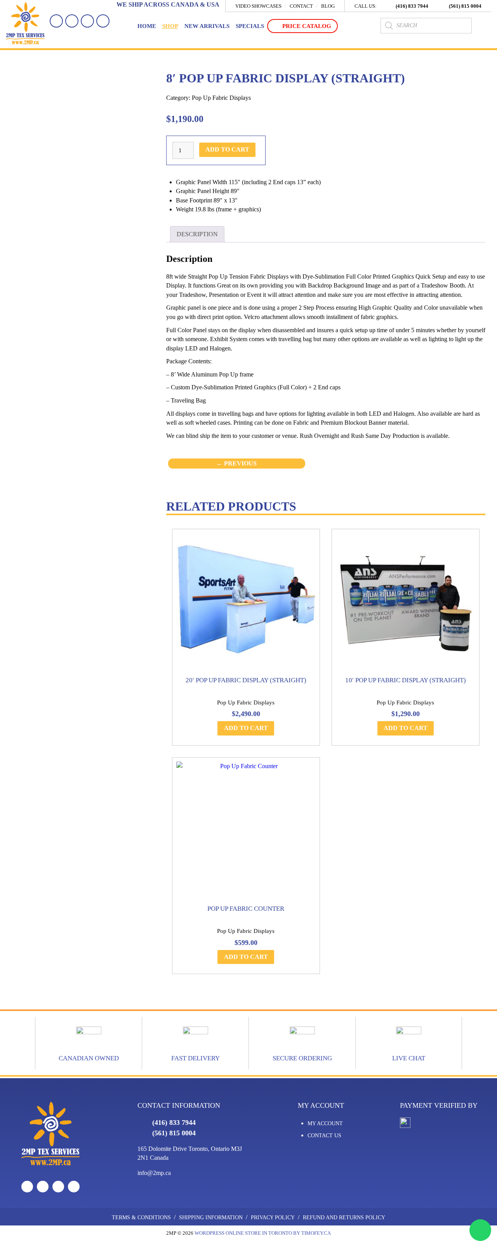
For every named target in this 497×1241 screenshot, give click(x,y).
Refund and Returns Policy (344, 1217)
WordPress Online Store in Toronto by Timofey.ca (263, 1233)
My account (325, 1123)
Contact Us (324, 1135)
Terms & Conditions (141, 1217)
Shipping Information (211, 1217)
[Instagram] (103, 21)
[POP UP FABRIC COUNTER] (246, 831)
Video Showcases (258, 6)
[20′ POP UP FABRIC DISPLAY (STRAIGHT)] (246, 603)
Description (197, 234)
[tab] (197, 234)
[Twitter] (72, 21)
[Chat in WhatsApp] (480, 1230)
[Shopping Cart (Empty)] (483, 25)
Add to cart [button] (246, 728)
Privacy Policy (273, 1217)
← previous (236, 463)
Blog (328, 6)
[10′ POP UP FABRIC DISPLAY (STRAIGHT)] (405, 603)
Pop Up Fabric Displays (221, 97)
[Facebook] (56, 21)
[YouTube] (87, 21)
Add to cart (227, 149)
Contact (301, 6)
